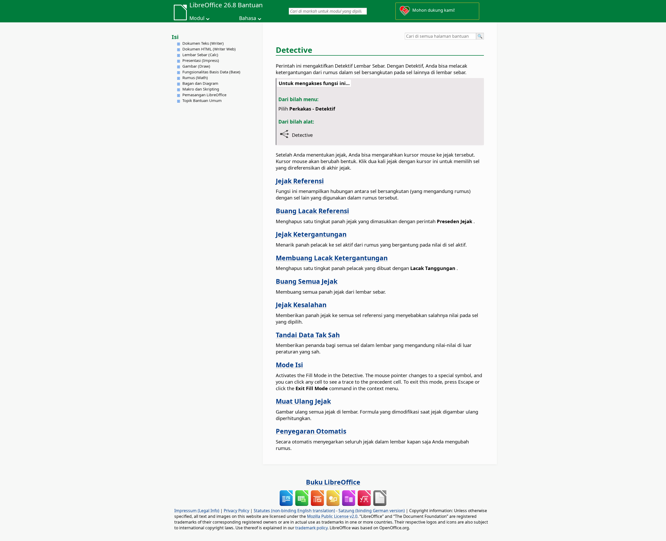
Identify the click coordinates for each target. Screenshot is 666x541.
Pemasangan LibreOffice (204, 94)
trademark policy (311, 528)
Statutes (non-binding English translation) (294, 510)
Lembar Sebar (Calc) (200, 54)
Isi (175, 37)
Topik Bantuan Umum (202, 100)
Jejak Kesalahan (301, 304)
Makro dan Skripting (200, 89)
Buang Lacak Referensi (312, 210)
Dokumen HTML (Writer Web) (209, 48)
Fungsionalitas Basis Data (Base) (211, 71)
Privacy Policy (236, 510)
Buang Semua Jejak (306, 281)
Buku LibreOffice (333, 482)
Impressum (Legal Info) (196, 510)
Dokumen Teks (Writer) (203, 43)
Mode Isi (289, 364)
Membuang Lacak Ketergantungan (332, 257)
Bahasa (247, 18)
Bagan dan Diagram (200, 83)
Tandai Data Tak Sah (308, 334)
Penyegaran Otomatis (311, 431)
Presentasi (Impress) (200, 60)
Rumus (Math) (195, 77)
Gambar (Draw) (196, 66)
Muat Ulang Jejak (303, 401)
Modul (196, 18)
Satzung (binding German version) (371, 510)
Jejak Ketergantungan (311, 234)
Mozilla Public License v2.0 (332, 516)
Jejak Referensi (300, 180)
